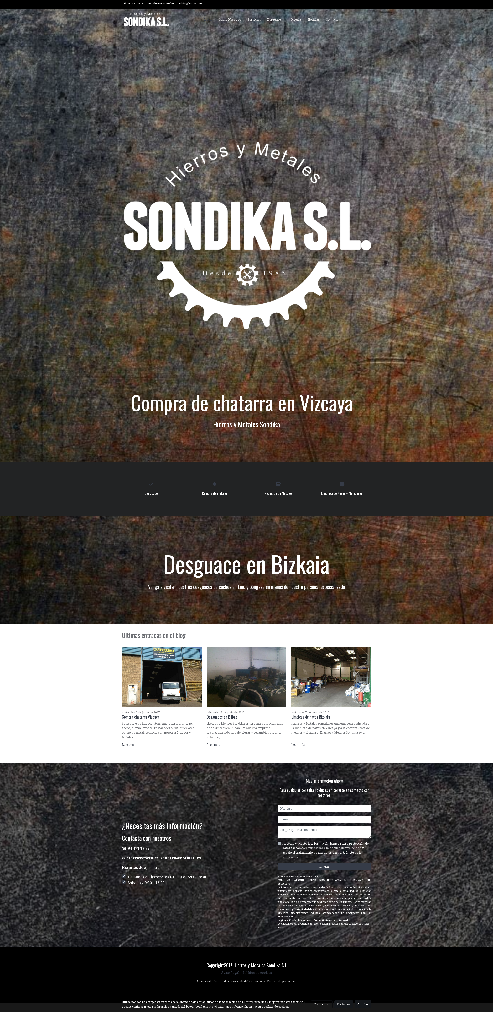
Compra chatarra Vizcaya (140, 717)
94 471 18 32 (136, 3)
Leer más (128, 745)
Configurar (322, 1004)
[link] (146, 20)
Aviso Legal (230, 973)
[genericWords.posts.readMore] (162, 677)
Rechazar (343, 1004)
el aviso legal (314, 848)
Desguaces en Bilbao (222, 717)
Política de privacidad (282, 981)
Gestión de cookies (252, 981)
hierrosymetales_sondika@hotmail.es (177, 3)
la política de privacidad (344, 848)
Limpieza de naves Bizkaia (310, 717)
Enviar (324, 866)
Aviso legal (203, 981)
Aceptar (363, 1004)
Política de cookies (257, 973)
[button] (275, 20)
